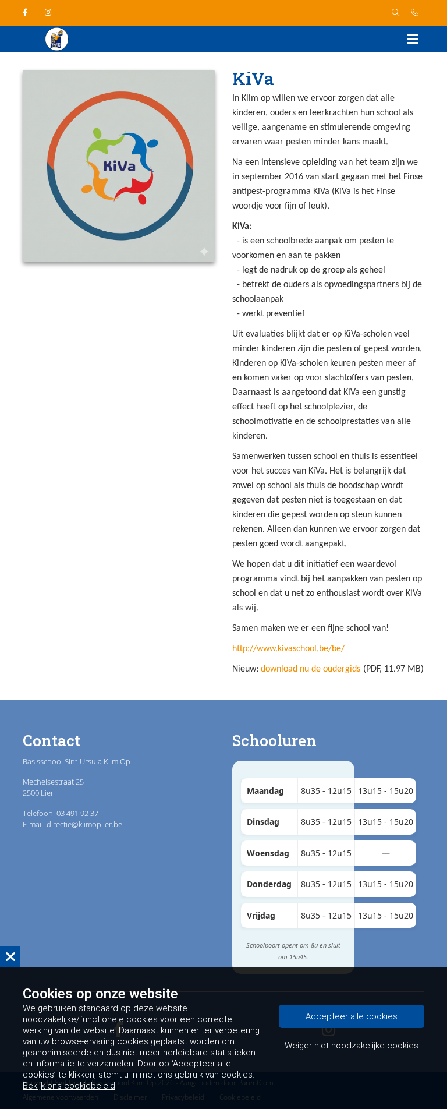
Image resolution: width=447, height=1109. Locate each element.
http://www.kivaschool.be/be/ (288, 649)
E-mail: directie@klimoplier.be (72, 824)
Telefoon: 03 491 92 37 (60, 813)
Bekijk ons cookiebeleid (69, 1085)
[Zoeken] (395, 13)
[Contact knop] (414, 13)
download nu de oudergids (310, 669)
